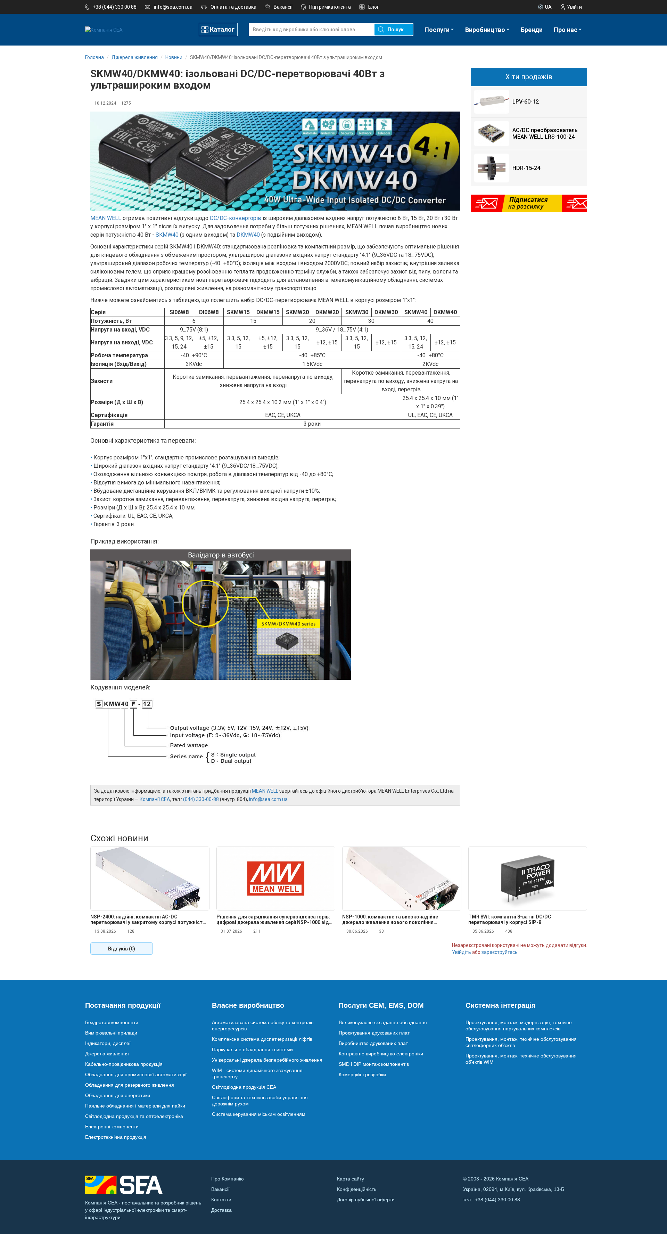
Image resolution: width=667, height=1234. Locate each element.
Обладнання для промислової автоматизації (136, 1074)
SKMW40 (167, 234)
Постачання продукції (122, 1005)
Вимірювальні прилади (111, 1033)
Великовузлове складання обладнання (383, 1022)
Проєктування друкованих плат (374, 1033)
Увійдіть (461, 952)
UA (548, 7)
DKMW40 (248, 234)
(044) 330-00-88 (201, 799)
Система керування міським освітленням (258, 1114)
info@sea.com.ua (173, 7)
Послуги (437, 29)
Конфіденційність (356, 1189)
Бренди (532, 29)
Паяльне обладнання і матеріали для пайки (135, 1106)
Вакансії (283, 7)
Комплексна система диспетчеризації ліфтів (262, 1039)
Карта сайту (350, 1179)
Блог (373, 7)
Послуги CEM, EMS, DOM (381, 1005)
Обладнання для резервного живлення (129, 1085)
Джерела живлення (107, 1053)
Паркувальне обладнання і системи (252, 1049)
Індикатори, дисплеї (108, 1043)
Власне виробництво (248, 1005)
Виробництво (485, 29)
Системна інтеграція (501, 1005)
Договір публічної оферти (366, 1199)
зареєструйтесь (499, 952)
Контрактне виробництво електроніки (381, 1053)
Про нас (565, 29)
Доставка (221, 1210)
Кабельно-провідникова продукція (124, 1064)
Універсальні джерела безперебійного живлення (267, 1060)
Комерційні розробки (362, 1074)
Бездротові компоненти (111, 1022)
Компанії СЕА (155, 799)
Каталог (222, 29)
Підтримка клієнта (330, 7)
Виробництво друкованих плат (373, 1043)
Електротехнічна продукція (115, 1137)
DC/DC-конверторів (235, 218)
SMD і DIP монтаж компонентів (374, 1064)
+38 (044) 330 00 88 (115, 7)
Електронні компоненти (112, 1126)
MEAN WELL (105, 218)
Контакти (221, 1199)
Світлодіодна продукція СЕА (244, 1087)
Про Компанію (227, 1179)
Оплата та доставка (233, 7)
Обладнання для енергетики (117, 1095)
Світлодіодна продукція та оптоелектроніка (134, 1116)
